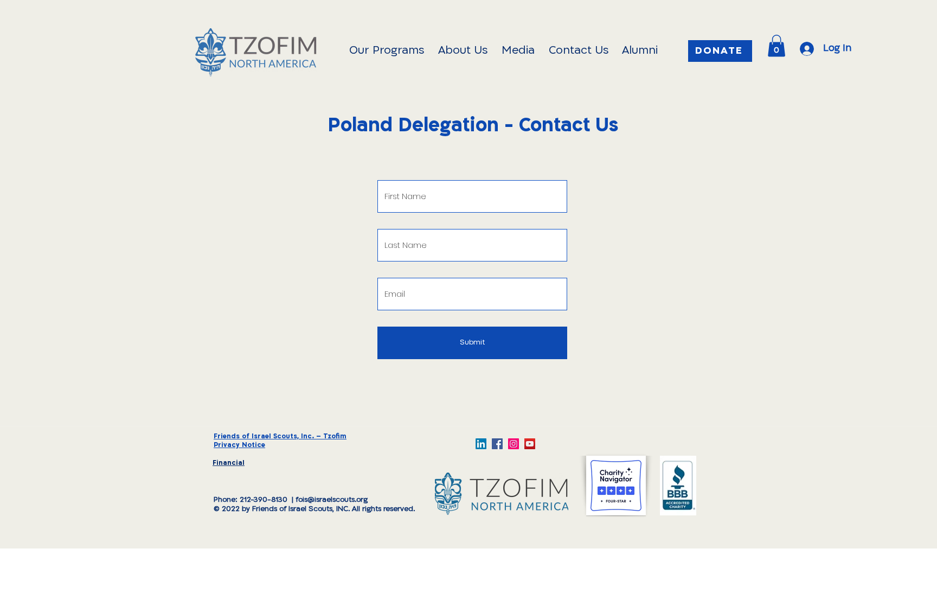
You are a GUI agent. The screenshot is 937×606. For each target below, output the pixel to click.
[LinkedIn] (481, 443)
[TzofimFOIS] (513, 443)
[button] (776, 46)
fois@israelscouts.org (332, 499)
